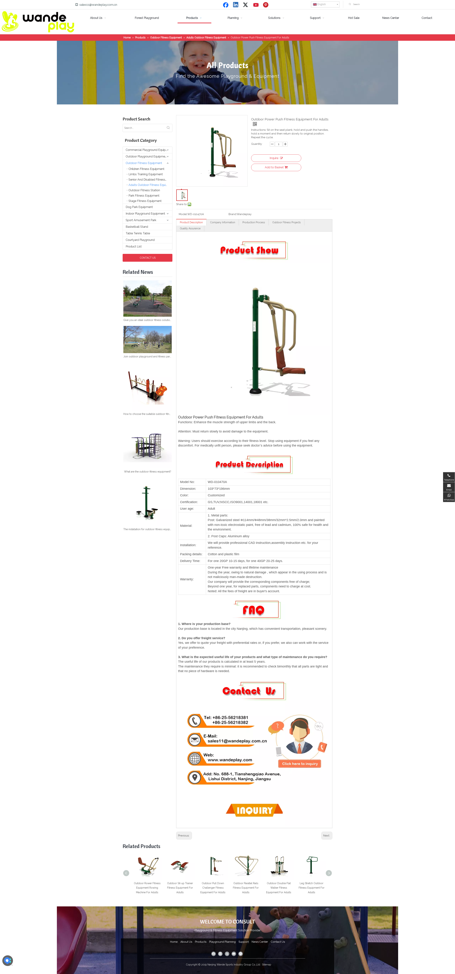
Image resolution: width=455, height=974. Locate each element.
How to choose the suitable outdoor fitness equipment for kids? (147, 414)
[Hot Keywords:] (350, 4)
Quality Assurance (190, 228)
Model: (183, 214)
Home (174, 941)
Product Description (191, 222)
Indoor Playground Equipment (145, 213)
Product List (134, 246)
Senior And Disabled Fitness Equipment (150, 179)
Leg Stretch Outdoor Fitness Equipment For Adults (304, 888)
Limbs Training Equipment (146, 174)
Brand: (233, 214)
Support (244, 941)
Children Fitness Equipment (146, 169)
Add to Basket (274, 167)
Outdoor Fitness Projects (286, 222)
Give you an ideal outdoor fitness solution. (147, 320)
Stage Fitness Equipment (145, 201)
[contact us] (254, 675)
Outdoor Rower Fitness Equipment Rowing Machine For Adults (139, 888)
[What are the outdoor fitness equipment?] (147, 444)
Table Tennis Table (138, 233)
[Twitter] (246, 5)
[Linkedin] (236, 5)
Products (200, 941)
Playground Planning (222, 941)
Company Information (222, 222)
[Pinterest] (266, 5)
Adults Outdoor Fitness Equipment (150, 185)
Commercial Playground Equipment (149, 150)
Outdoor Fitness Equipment (144, 163)
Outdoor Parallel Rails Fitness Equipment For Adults (238, 888)
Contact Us (278, 941)
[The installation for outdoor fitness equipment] (147, 501)
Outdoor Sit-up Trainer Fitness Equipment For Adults (172, 888)
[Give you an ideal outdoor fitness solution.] (147, 298)
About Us (186, 941)
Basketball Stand (137, 226)
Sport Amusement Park (141, 220)
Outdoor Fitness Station (144, 190)
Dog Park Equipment (139, 207)
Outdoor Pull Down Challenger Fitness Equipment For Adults (205, 888)
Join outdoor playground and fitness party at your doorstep (147, 356)
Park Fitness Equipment (144, 195)
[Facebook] (225, 5)
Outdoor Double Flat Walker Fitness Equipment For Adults (270, 888)
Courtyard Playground (140, 240)
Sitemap (266, 964)
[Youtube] (256, 5)
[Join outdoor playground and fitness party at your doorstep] (147, 339)
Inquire (274, 158)
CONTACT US (148, 257)
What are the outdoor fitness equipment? (147, 471)
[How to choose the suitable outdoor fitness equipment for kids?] (147, 386)
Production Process (253, 222)
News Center (260, 941)
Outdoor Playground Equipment (147, 156)
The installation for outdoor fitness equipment (147, 529)
